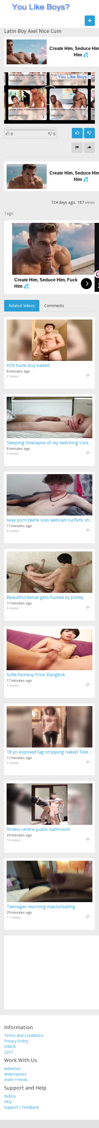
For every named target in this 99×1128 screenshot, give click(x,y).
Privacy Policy (16, 1041)
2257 (8, 1052)
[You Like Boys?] (39, 7)
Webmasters (15, 1074)
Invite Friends (16, 1079)
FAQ (8, 1101)
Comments (54, 305)
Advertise (12, 1068)
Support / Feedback (21, 1107)
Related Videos (22, 305)
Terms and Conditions (23, 1035)
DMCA (10, 1046)
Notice (10, 1096)
